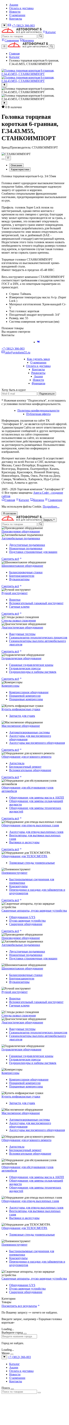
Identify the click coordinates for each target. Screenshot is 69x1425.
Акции (13, 4)
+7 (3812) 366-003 (23, 25)
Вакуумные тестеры (22, 634)
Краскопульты (18, 886)
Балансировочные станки (26, 572)
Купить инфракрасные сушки (21, 709)
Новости (15, 11)
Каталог (50, 32)
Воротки (15, 599)
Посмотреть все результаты (19, 1306)
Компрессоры (10, 685)
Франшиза (38, 383)
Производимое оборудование (21, 531)
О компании (17, 15)
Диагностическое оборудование (22, 627)
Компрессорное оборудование (28, 692)
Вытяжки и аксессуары (24, 842)
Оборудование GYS (22, 917)
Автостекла (16, 763)
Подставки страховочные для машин (33, 551)
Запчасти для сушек (22, 715)
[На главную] (22, 32)
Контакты (15, 18)
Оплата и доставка (21, 8)
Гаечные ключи (19, 606)
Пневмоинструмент (14, 872)
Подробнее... (51, 506)
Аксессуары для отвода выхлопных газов (36, 832)
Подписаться (46, 393)
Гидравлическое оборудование (21, 658)
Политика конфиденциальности (38, 410)
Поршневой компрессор (25, 695)
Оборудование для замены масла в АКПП (36, 797)
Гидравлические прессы (25, 668)
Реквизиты (38, 373)
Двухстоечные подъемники (27, 545)
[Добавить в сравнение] (8, 158)
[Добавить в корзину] (3, 159)
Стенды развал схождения (19, 620)
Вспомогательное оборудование (30, 770)
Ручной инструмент (15, 593)
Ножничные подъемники (25, 548)
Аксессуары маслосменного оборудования (37, 742)
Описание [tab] (16, 165)
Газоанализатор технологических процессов (38, 637)
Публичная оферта (38, 414)
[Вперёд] (4, 103)
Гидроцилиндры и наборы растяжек (32, 671)
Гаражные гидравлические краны (31, 665)
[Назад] (4, 85)
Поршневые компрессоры (26, 699)
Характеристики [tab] (20, 169)
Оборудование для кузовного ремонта (26, 756)
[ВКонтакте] (38, 342)
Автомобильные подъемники (21, 538)
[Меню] (4, 46)
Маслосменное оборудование (21, 725)
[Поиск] (40, 36)
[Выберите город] (4, 26)
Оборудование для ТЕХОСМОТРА (24, 856)
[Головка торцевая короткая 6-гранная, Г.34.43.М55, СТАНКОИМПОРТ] (34, 72)
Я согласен (9, 513)
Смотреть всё (10, 558)
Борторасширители (21, 575)
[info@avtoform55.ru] (9, 25)
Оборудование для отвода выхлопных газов (30, 825)
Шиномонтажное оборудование (22, 565)
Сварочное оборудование (25, 924)
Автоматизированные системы (29, 732)
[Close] (25, 1333)
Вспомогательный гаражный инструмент (36, 603)
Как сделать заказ (38, 359)
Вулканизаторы (19, 579)
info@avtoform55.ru (17, 352)
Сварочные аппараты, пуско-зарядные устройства (34, 910)
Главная (14, 53)
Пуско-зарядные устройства (27, 920)
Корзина (28, 40)
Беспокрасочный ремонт (25, 766)
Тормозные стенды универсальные (32, 862)
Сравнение (12, 40)
